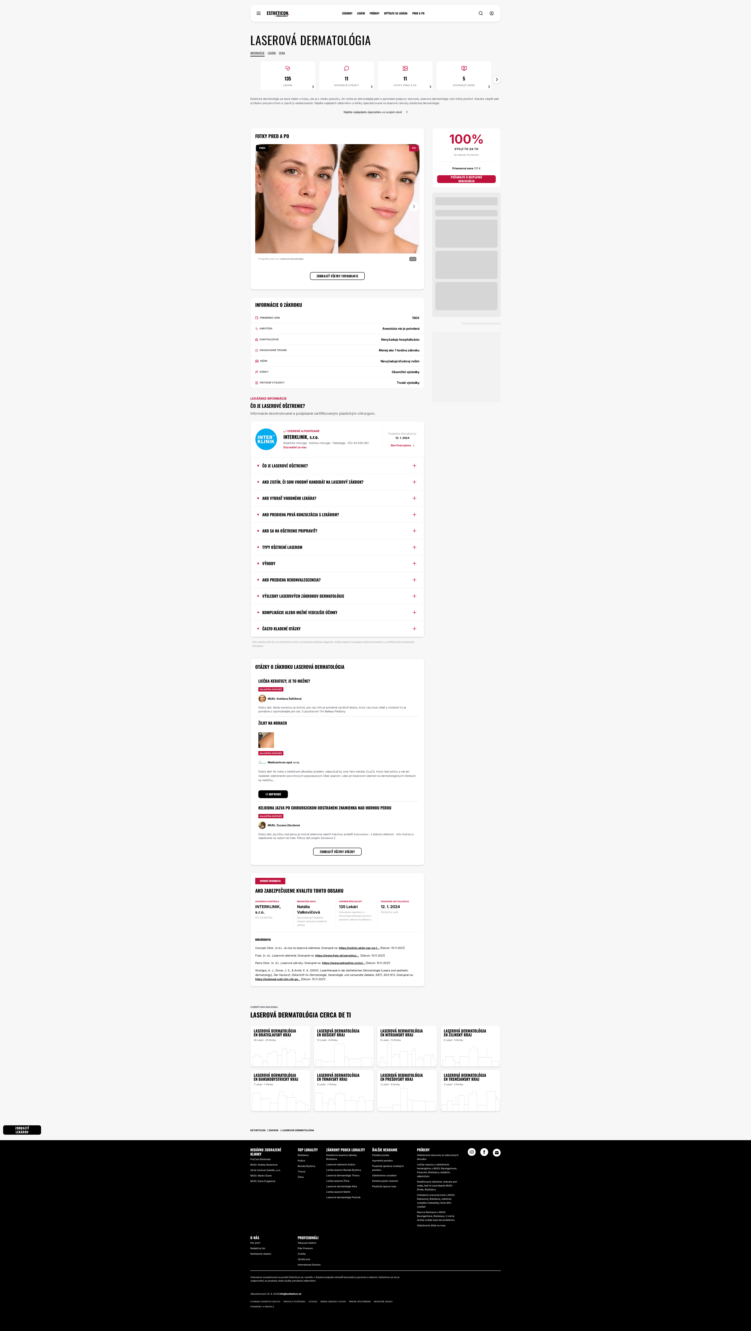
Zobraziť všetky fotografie (337, 276)
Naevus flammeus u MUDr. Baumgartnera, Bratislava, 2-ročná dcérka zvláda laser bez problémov (436, 1216)
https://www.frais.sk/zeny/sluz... (337, 955)
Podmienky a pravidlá (262, 1306)
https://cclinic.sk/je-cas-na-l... (359, 948)
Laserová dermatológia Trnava (342, 1175)
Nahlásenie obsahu (260, 1253)
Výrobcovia (304, 1259)
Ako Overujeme (401, 445)
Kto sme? (255, 1242)
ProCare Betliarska (260, 1159)
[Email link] (497, 1153)
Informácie (257, 53)
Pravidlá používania (294, 1301)
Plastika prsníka (380, 1155)
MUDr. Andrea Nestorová (264, 1164)
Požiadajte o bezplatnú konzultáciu (466, 179)
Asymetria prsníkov (382, 1160)
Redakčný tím (257, 1248)
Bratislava (303, 1155)
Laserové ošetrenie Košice (340, 1164)
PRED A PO (418, 13)
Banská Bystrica (306, 1166)
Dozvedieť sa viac (295, 447)
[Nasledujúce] (497, 79)
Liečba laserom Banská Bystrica (343, 1169)
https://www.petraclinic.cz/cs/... (343, 963)
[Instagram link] (472, 1153)
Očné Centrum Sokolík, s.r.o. (265, 1170)
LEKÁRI (361, 13)
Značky (302, 1253)
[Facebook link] (484, 1153)
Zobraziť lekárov (22, 1130)
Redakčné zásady (383, 1301)
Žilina (301, 1177)
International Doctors (309, 1264)
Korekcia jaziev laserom (385, 1180)
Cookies (312, 1301)
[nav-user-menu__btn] (491, 13)
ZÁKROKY (347, 13)
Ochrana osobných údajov (265, 1301)
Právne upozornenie (360, 1301)
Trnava (301, 1171)
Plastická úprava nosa (384, 1186)
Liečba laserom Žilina (337, 1180)
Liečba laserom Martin (338, 1191)
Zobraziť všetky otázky (337, 851)
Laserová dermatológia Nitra (341, 1186)
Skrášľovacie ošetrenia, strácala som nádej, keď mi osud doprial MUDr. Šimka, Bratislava (437, 1185)
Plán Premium (305, 1248)
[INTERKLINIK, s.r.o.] (266, 439)
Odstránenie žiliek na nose (431, 1225)
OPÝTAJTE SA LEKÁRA (396, 13)
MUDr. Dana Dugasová (262, 1181)
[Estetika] (278, 14)
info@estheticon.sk (290, 1293)
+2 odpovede (273, 794)
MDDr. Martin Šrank (261, 1175)
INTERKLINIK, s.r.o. (301, 437)
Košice (301, 1160)
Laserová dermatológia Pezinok (343, 1197)
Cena (282, 53)
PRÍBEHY (374, 13)
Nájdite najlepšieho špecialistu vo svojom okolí (373, 112)
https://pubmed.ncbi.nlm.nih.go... (277, 979)
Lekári (272, 53)
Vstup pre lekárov (307, 1242)
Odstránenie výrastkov (384, 1175)
